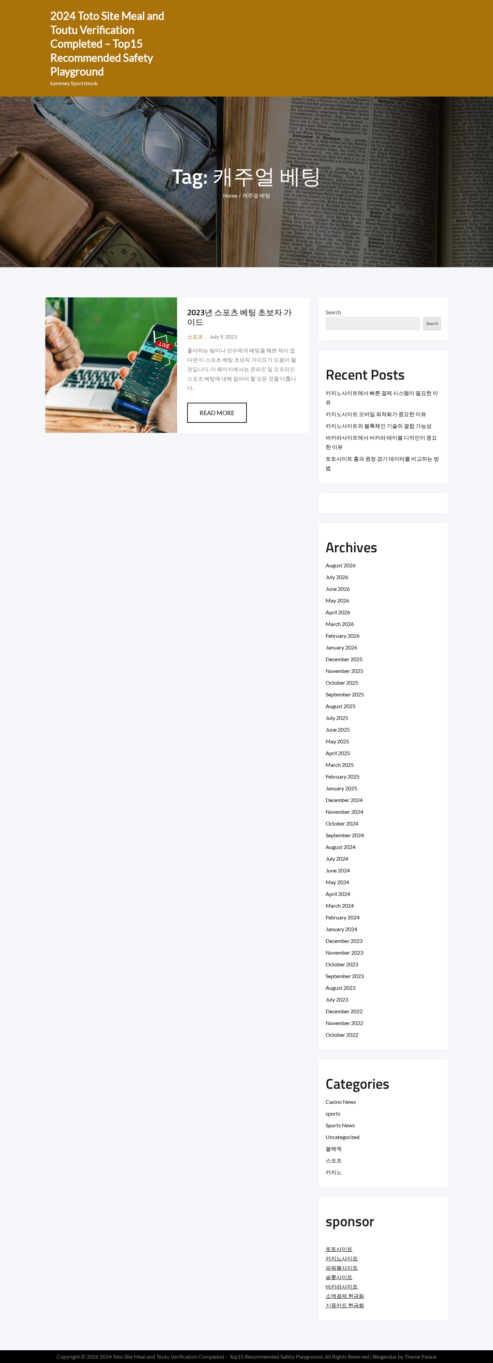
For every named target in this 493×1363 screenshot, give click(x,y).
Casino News (341, 1101)
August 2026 (340, 565)
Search (333, 312)
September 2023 (345, 976)
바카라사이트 (342, 1286)
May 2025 (337, 741)
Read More (217, 412)
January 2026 (341, 647)
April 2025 (338, 753)
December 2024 (344, 800)
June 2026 (338, 588)
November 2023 (344, 952)
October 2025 (342, 682)
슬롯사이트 (339, 1277)
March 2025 (340, 764)
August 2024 (340, 847)
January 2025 (341, 788)
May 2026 (337, 600)
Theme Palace (420, 1356)
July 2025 (337, 718)
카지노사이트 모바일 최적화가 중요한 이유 (376, 414)
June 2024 (338, 870)
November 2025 (344, 671)
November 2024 (344, 811)
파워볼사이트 (342, 1267)
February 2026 (343, 635)
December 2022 (344, 1011)
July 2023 (337, 999)
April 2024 (338, 894)
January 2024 (341, 929)
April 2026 (338, 612)
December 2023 (344, 941)
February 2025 (343, 776)
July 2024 (337, 858)
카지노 (334, 1172)
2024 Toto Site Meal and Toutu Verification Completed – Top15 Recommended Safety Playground (107, 43)
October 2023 (342, 964)
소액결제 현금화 (345, 1296)
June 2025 (338, 729)
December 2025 (344, 659)
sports (333, 1113)
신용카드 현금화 (345, 1305)
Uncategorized (343, 1137)
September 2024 (345, 835)
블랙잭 (334, 1148)
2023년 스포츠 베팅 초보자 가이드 (239, 317)
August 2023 (340, 987)
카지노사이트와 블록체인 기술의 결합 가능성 (379, 425)
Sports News (340, 1125)
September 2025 (345, 694)
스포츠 (195, 336)
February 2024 (343, 917)
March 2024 (340, 905)
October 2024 (342, 823)
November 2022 (344, 1023)
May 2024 (337, 882)
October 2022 (342, 1034)
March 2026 (340, 624)
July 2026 (337, 577)
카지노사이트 (342, 1258)
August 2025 (340, 706)
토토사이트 (339, 1249)
